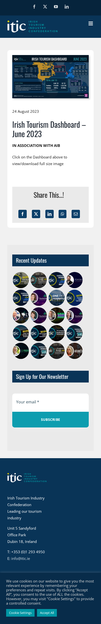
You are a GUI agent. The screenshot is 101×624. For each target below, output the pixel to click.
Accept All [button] (47, 612)
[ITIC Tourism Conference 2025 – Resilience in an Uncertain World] (56, 333)
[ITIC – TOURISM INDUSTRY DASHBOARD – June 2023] (50, 56)
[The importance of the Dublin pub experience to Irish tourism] (20, 315)
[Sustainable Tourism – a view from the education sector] (74, 351)
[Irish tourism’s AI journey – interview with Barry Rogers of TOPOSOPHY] (74, 280)
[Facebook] (22, 214)
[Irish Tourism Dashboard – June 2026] (56, 280)
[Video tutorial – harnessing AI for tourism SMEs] (20, 351)
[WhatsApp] (62, 214)
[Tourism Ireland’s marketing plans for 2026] (74, 315)
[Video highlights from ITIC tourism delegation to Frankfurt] (56, 298)
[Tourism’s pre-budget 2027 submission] (38, 280)
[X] (36, 214)
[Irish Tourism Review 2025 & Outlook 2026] (20, 333)
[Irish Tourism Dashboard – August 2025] (74, 333)
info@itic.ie (20, 558)
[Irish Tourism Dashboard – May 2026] (20, 298)
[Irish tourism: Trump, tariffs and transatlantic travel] (38, 333)
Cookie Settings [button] (20, 612)
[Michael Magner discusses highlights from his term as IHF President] (56, 315)
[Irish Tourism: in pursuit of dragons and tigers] (20, 280)
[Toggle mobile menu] (91, 23)
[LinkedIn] (49, 214)
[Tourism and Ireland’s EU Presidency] (74, 298)
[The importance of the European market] (38, 298)
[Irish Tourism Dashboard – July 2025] (38, 351)
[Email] (75, 214)
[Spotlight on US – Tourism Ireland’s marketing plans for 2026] (38, 315)
